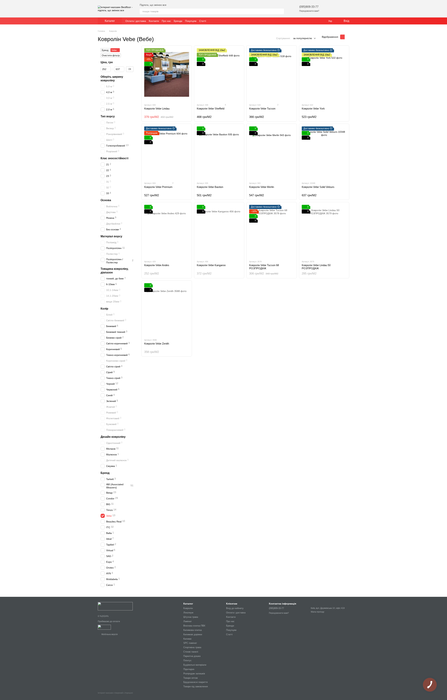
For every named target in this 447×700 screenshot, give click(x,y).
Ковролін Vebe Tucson (262, 108)
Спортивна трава (192, 647)
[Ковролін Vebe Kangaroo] (219, 231)
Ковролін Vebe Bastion (210, 186)
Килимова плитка (192, 630)
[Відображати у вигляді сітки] (342, 37)
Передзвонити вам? (309, 11)
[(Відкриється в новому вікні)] (104, 627)
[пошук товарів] (281, 11)
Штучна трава (190, 617)
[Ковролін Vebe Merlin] (271, 152)
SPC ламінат (190, 643)
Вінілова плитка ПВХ (194, 625)
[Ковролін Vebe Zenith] (166, 309)
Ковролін (188, 608)
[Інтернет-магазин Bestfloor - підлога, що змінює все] (115, 606)
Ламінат (187, 621)
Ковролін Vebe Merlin (261, 186)
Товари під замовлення (195, 686)
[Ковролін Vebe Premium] (166, 152)
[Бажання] (328, 9)
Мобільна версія (109, 634)
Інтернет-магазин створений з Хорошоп (115, 693)
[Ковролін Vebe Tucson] (271, 74)
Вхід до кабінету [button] (235, 608)
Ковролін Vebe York (313, 108)
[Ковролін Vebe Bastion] (219, 152)
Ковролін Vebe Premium (158, 186)
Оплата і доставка (135, 21)
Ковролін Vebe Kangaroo (211, 265)
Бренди (178, 21)
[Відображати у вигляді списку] (347, 37)
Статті (202, 21)
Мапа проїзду (317, 612)
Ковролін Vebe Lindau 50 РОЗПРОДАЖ (316, 267)
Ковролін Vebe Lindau (157, 108)
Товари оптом (190, 678)
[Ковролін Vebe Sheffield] (219, 74)
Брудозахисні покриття (195, 682)
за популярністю (302, 38)
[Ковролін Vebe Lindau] (166, 74)
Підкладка (188, 669)
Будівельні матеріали (194, 665)
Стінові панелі (190, 651)
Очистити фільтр (111, 55)
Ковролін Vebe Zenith (156, 343)
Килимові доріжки (192, 634)
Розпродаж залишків (194, 673)
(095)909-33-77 (308, 6)
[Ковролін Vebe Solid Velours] (324, 152)
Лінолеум (188, 612)
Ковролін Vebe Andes (156, 265)
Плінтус (187, 660)
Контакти (154, 21)
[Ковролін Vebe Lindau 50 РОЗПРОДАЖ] (324, 231)
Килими (187, 638)
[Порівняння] (337, 9)
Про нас (166, 21)
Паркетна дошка (191, 656)
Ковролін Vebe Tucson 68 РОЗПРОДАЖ (264, 267)
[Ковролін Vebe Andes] (166, 231)
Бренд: (105, 50)
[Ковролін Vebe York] (324, 74)
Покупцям (190, 21)
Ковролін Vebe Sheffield (210, 108)
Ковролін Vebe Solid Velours (318, 186)
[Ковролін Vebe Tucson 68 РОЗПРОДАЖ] (271, 231)
